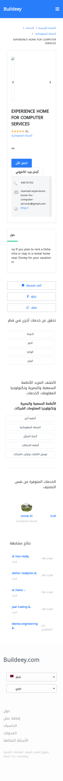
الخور (30, 343)
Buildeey (13, 9)
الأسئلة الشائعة (16, 740)
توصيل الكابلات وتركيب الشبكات (30, 454)
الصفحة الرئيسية (47, 28)
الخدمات (29, 28)
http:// (25, 207)
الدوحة (30, 334)
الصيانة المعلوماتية (45, 33)
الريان (30, 361)
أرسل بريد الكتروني (27, 172)
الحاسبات (10, 725)
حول (7, 711)
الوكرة (30, 352)
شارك (33, 296)
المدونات (10, 733)
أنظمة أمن (30, 418)
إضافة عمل (12, 718)
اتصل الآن (21, 163)
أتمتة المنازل (30, 436)
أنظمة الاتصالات (30, 445)
